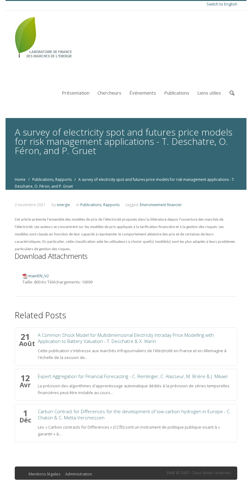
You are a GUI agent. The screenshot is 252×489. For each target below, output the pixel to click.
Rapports (63, 179)
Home (20, 179)
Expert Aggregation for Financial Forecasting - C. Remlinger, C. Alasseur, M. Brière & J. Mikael (132, 376)
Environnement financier (161, 204)
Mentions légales (45, 474)
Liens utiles (209, 93)
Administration (78, 474)
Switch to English (222, 4)
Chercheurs (109, 93)
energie (63, 204)
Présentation (75, 93)
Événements (142, 93)
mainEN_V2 (38, 276)
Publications (176, 93)
